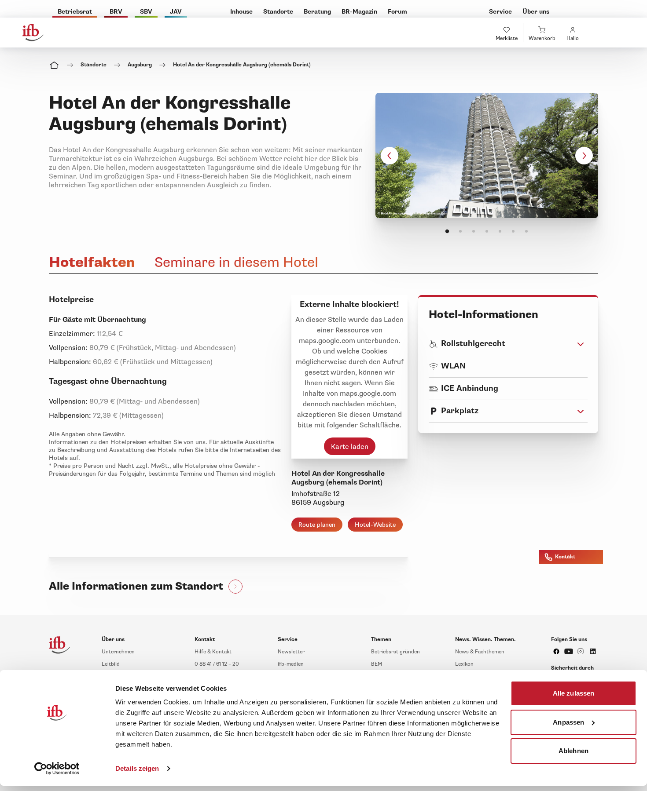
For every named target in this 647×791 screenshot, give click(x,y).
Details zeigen (137, 768)
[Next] (584, 155)
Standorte (94, 65)
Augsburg (140, 65)
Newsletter (291, 652)
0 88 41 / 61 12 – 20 (217, 664)
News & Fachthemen (479, 652)
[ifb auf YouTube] (568, 651)
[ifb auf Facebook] (556, 651)
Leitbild (111, 664)
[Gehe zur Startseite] (33, 32)
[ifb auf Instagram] (580, 651)
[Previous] (389, 155)
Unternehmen (118, 652)
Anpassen (568, 721)
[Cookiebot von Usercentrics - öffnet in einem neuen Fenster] (57, 768)
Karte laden (349, 446)
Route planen (316, 525)
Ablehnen (573, 751)
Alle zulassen (573, 693)
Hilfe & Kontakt (213, 652)
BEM (376, 664)
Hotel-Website (375, 525)
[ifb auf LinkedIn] (593, 651)
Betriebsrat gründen (395, 652)
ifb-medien (291, 664)
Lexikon (464, 664)
